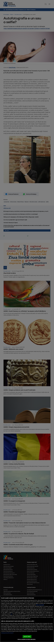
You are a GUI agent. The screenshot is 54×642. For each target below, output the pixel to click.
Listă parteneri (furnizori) (7, 632)
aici (11, 614)
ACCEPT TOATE (27, 636)
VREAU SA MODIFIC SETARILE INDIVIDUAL (27, 639)
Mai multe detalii (40, 604)
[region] (27, 619)
